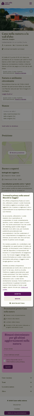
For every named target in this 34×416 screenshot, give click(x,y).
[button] (17, 303)
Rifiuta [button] (17, 298)
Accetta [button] (18, 294)
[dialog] (17, 250)
